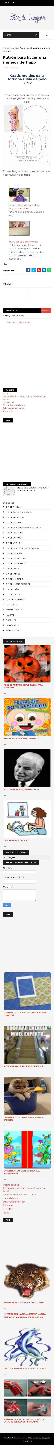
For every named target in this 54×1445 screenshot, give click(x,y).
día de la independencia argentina (24, 527)
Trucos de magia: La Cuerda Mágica (23, 1317)
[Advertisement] (27, 355)
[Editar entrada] (5, 263)
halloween (8, 402)
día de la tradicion (16, 558)
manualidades (13, 610)
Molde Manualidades (14, 405)
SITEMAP (8, 1209)
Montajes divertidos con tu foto (19, 1194)
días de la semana (15, 599)
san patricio (12, 625)
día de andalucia (15, 517)
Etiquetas (8, 411)
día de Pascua (13, 507)
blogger (46, 310)
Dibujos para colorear (14, 408)
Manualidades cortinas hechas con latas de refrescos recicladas (24, 1420)
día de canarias (14, 522)
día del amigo (13, 574)
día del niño (12, 589)
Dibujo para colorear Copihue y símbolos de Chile (32, 489)
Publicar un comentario (19, 322)
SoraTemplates (20, 1438)
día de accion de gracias (19, 512)
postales (11, 620)
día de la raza (13, 543)
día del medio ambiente (18, 584)
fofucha (14, 48)
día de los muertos (16, 563)
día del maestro (14, 579)
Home (6, 48)
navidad (10, 615)
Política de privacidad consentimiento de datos (24, 398)
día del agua (13, 569)
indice (6, 1212)
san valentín (12, 630)
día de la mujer (14, 538)
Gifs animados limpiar (16, 840)
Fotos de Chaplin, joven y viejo (21, 789)
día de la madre (14, 532)
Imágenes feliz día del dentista (21, 738)
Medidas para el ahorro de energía (23, 1066)
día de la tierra (14, 553)
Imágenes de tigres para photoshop (24, 1302)
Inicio (6, 393)
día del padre (13, 594)
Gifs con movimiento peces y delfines (24, 1368)
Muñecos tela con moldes (23, 241)
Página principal (11, 1185)
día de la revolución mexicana (22, 548)
